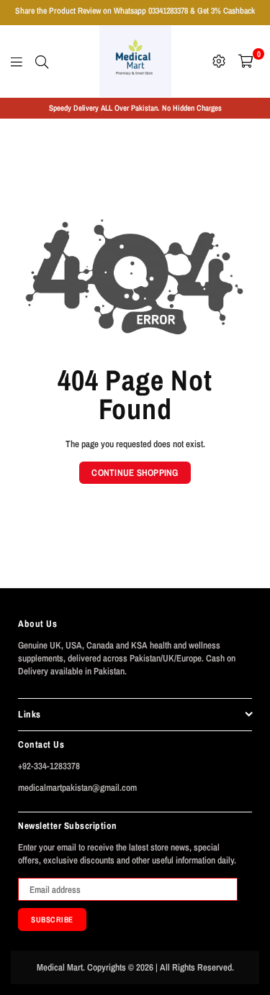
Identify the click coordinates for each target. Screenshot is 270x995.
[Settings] (219, 61)
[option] (135, 108)
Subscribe (52, 919)
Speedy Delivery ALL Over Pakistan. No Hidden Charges (135, 108)
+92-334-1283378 (49, 766)
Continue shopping (134, 473)
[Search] (42, 61)
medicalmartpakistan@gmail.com (77, 787)
